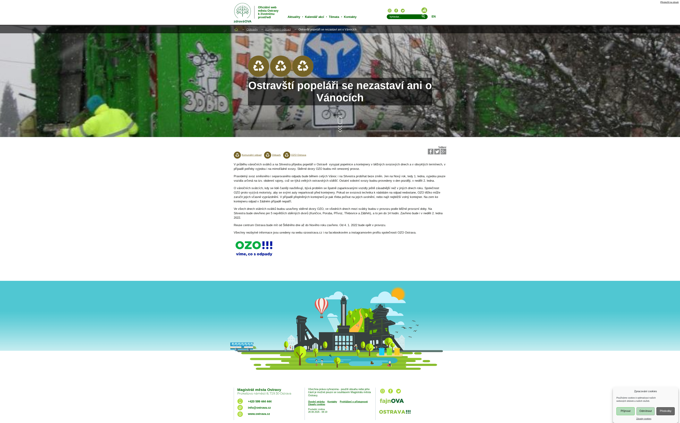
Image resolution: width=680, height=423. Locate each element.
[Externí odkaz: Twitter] (437, 151)
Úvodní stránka (316, 401)
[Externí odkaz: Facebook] (431, 151)
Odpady (252, 29)
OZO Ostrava (298, 155)
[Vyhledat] (423, 16)
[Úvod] (236, 29)
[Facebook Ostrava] (396, 10)
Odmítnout (645, 411)
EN (434, 16)
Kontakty (350, 17)
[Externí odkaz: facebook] (390, 393)
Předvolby (666, 411)
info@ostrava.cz (259, 407)
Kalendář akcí (314, 17)
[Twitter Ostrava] (403, 10)
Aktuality (294, 17)
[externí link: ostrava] (394, 414)
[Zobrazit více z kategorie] (258, 76)
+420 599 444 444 (259, 401)
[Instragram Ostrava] (389, 10)
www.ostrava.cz (259, 414)
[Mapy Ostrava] (424, 10)
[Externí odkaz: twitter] (398, 393)
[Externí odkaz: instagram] (382, 393)
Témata (334, 17)
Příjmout (625, 411)
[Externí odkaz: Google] (443, 151)
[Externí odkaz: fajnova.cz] (411, 402)
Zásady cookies (643, 419)
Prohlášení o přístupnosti (354, 401)
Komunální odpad (278, 29)
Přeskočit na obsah (669, 2)
